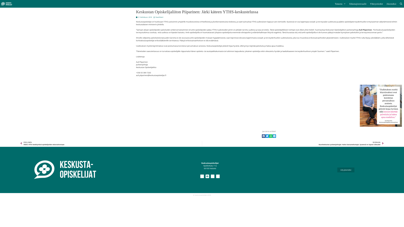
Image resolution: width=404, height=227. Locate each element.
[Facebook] (207, 176)
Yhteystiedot (376, 4)
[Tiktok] (218, 176)
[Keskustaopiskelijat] (6, 4)
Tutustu (338, 4)
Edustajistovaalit (357, 4)
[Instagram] (202, 176)
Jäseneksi (391, 4)
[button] (401, 4)
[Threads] (212, 176)
